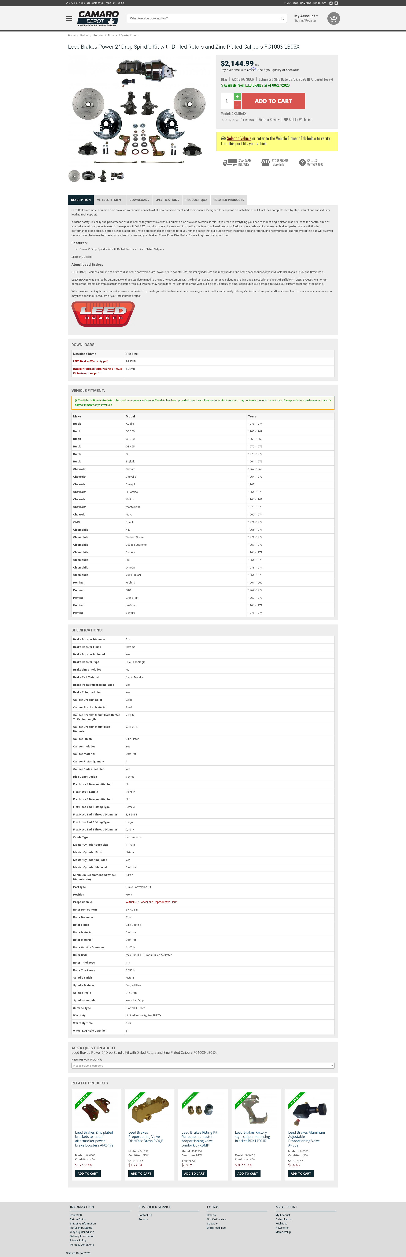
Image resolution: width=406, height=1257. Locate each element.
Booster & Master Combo (123, 35)
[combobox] (203, 1066)
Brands (211, 1215)
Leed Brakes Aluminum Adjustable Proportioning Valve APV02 (306, 1139)
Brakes (84, 35)
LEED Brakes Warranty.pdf (90, 361)
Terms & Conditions (82, 1244)
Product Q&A (196, 200)
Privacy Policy (78, 1240)
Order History (284, 1219)
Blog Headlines (216, 1227)
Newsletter (282, 1227)
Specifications (167, 200)
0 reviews (247, 119)
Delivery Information (82, 1236)
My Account (283, 1215)
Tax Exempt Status (81, 1227)
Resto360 (76, 1215)
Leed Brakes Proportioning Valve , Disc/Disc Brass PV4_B (145, 1136)
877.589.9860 (76, 2)
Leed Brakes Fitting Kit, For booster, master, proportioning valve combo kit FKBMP (200, 1139)
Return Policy (78, 1219)
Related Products (229, 200)
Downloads (139, 200)
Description (81, 200)
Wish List (281, 1223)
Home (71, 35)
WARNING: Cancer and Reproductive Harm (151, 902)
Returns (143, 1219)
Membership (283, 1232)
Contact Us (97, 2)
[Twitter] (336, 3)
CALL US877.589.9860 (315, 162)
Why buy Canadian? (82, 1232)
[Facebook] (331, 3)
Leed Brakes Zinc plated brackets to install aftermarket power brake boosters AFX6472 (94, 1139)
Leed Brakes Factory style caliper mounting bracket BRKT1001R (252, 1136)
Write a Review (269, 119)
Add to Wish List (300, 119)
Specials (212, 1223)
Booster (98, 35)
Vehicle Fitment (110, 200)
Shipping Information (83, 1223)
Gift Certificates (216, 1219)
